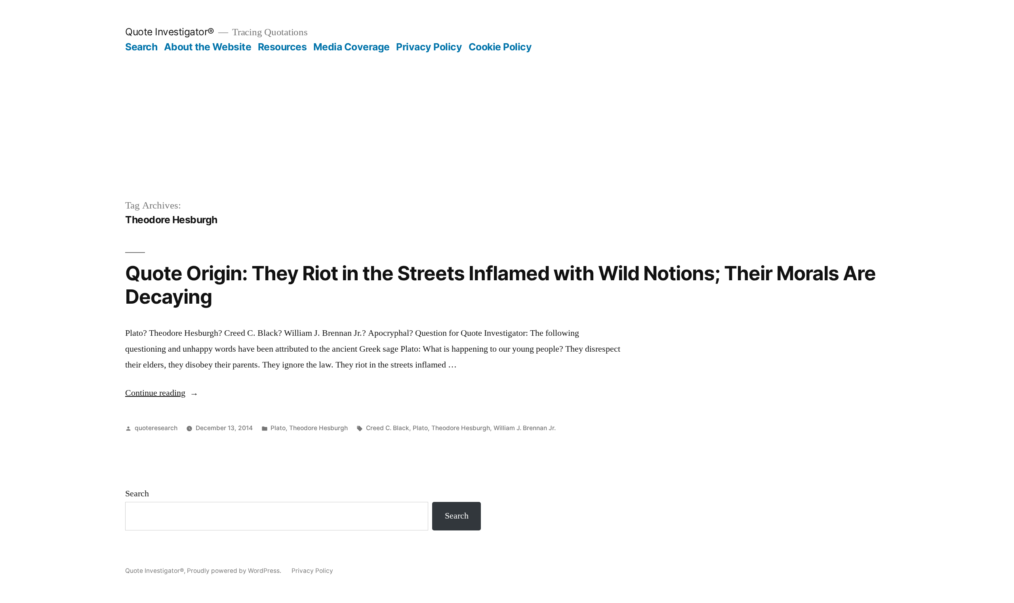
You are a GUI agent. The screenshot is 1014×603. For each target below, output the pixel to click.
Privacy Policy (429, 47)
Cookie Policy (500, 47)
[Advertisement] (507, 112)
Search (141, 47)
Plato (278, 428)
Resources (282, 47)
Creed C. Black (387, 428)
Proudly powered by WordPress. (235, 570)
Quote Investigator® (169, 32)
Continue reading (161, 392)
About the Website (208, 47)
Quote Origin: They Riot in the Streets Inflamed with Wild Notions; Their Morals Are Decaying (500, 284)
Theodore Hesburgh (318, 428)
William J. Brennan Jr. (525, 428)
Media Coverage (351, 47)
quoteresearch (156, 428)
